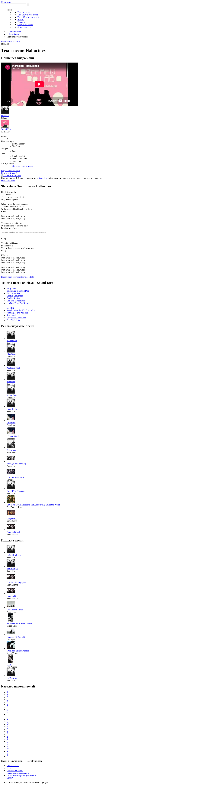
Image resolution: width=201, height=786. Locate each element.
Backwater (11, 450)
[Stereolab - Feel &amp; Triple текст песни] (11, 566)
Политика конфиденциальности (22, 775)
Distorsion (11, 422)
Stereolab (5, 115)
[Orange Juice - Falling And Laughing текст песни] (11, 461)
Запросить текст (25, 27)
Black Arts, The (13, 293)
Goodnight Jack (13, 532)
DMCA (10, 778)
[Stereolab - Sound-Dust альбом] (5, 127)
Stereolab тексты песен (22, 166)
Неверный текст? (9, 173)
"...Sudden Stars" (14, 555)
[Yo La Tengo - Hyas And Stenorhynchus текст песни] (11, 648)
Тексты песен (24, 12)
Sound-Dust (6, 129)
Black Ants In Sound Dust (18, 291)
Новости (22, 22)
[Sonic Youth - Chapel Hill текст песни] (11, 516)
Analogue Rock (13, 368)
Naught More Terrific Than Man (21, 310)
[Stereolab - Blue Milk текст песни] (11, 379)
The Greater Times (15, 610)
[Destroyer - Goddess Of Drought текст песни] (11, 634)
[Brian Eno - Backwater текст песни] (11, 447)
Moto (6, 2)
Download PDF (8, 180)
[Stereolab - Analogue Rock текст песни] (11, 365)
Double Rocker (13, 298)
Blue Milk (11, 381)
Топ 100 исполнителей (28, 17)
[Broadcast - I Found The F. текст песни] (11, 434)
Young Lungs (12, 395)
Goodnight (11, 596)
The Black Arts (13, 320)
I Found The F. (13, 436)
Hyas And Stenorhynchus (18, 651)
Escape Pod (12, 340)
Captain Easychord (15, 296)
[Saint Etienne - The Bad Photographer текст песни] (11, 580)
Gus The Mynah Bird (16, 301)
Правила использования (18, 773)
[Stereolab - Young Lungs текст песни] (11, 393)
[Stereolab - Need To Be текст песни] (11, 406)
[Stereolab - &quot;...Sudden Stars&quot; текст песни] (11, 552)
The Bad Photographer (16, 582)
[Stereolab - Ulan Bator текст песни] (11, 352)
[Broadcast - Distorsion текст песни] (11, 420)
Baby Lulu (11, 288)
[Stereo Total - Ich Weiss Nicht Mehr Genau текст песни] (11, 621)
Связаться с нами (15, 770)
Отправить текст (25, 24)
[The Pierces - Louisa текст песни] (11, 662)
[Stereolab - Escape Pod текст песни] (11, 338)
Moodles (10, 308)
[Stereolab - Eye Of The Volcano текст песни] (11, 488)
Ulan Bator (11, 354)
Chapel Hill (12, 518)
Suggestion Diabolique (16, 318)
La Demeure (12, 678)
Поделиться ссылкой (10, 41)
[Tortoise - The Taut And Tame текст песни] (11, 475)
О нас (9, 768)
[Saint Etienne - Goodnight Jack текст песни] (11, 529)
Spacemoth (11, 315)
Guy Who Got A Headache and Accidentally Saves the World (33, 505)
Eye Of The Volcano (15, 491)
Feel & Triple (12, 568)
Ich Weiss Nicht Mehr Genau (19, 623)
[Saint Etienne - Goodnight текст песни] (11, 593)
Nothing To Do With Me (17, 313)
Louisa (9, 664)
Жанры (21, 19)
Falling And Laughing (16, 464)
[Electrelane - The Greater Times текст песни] (11, 607)
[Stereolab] (5, 113)
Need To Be (12, 409)
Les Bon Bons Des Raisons (18, 303)
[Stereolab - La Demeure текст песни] (11, 675)
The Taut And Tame (15, 477)
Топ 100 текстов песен (28, 15)
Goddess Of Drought (16, 637)
